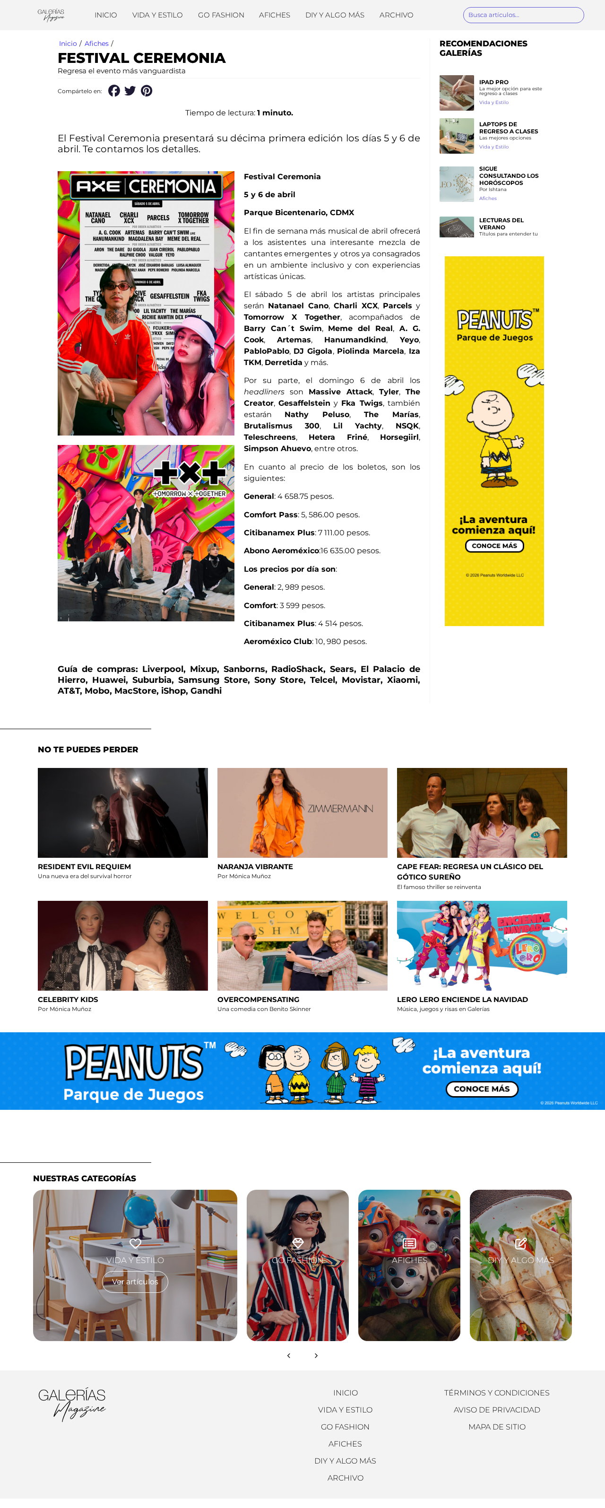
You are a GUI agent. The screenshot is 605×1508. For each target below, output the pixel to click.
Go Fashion (221, 14)
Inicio (106, 14)
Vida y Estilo (157, 14)
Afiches (274, 14)
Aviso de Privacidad (497, 1409)
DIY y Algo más (334, 14)
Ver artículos (135, 1281)
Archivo (397, 14)
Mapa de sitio (497, 1426)
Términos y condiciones (497, 1392)
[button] (114, 91)
